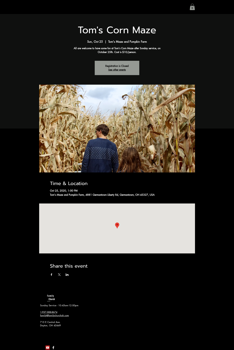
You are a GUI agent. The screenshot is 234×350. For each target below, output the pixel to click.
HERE (73, 340)
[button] (192, 7)
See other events (117, 69)
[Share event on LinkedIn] (67, 274)
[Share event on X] (59, 274)
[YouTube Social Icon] (48, 348)
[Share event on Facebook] (51, 274)
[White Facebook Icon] (53, 348)
